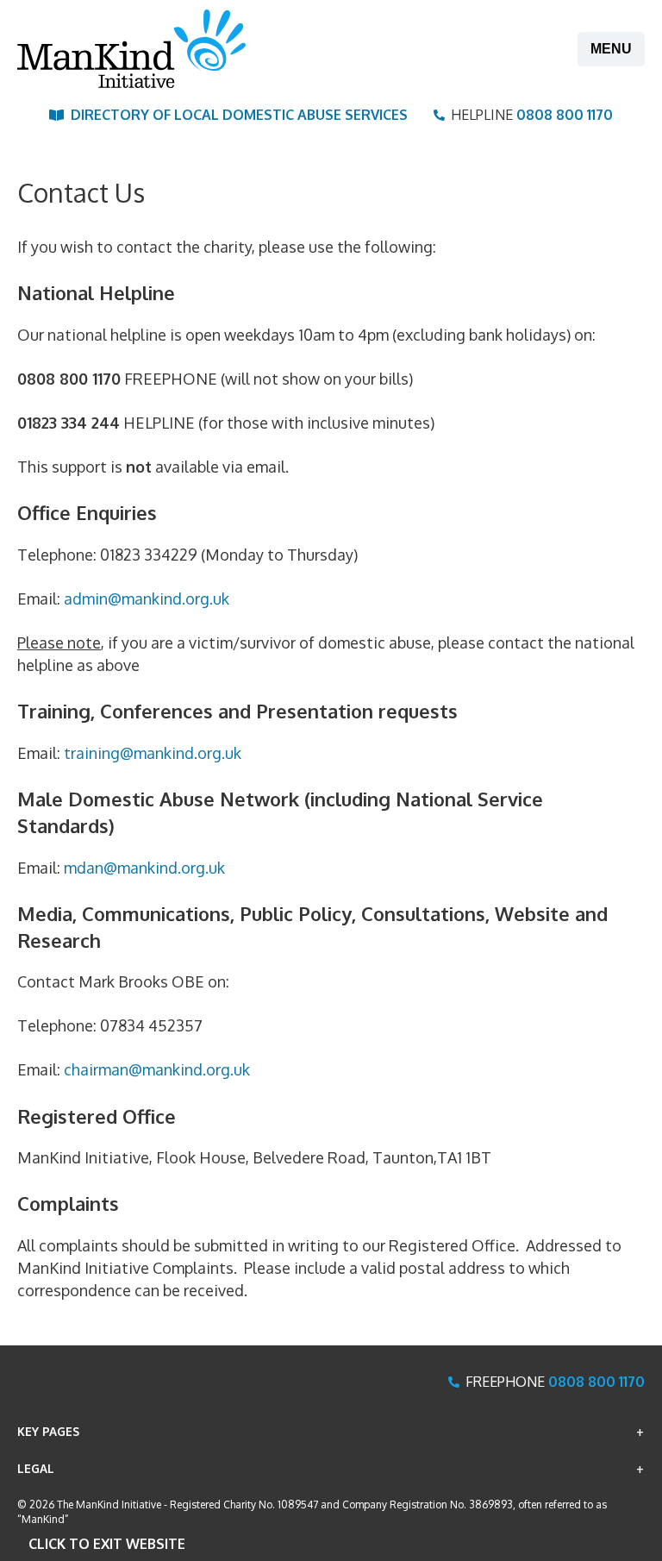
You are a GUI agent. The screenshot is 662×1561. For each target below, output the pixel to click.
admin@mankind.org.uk (146, 598)
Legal (35, 1468)
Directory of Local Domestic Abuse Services (239, 114)
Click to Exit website (106, 1543)
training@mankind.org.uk (152, 752)
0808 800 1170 (564, 114)
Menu (611, 48)
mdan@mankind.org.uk (144, 867)
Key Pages (48, 1431)
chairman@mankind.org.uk (157, 1069)
